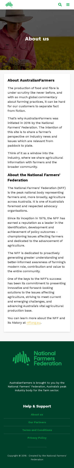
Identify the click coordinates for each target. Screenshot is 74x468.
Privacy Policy (37, 437)
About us (37, 414)
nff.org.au (34, 322)
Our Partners (37, 422)
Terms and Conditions (37, 429)
